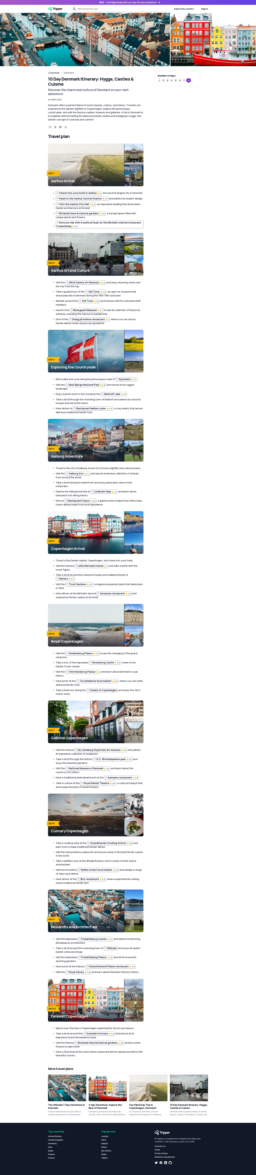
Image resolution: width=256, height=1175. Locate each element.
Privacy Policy (161, 1153)
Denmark (69, 72)
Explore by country (184, 8)
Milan (104, 1154)
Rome (104, 1147)
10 (188, 80)
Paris (103, 1140)
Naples (104, 1143)
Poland (51, 1154)
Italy (50, 1147)
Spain (50, 1150)
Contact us (160, 1146)
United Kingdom (55, 1140)
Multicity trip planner (165, 1157)
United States (54, 1136)
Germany (52, 1143)
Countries (53, 72)
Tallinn (104, 1158)
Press (157, 1149)
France (51, 1158)
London (104, 1136)
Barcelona (106, 1150)
